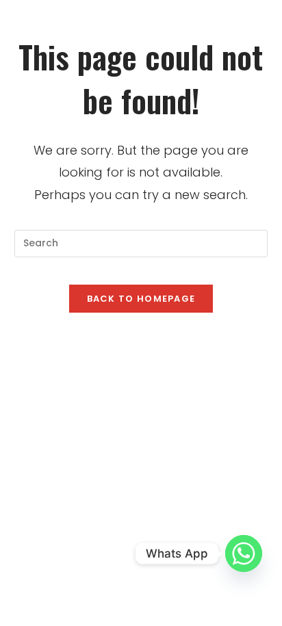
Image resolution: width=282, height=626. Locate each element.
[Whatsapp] (243, 553)
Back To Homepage (141, 298)
